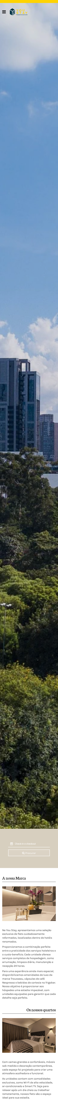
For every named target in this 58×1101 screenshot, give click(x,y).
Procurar (30, 853)
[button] (32, 844)
